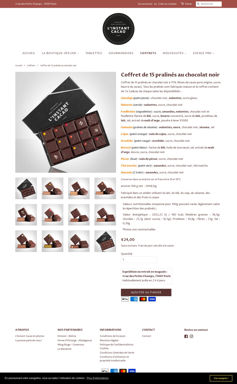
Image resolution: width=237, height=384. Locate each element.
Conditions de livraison (112, 336)
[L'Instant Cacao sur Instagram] (191, 337)
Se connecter (145, 3)
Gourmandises (121, 53)
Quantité (126, 254)
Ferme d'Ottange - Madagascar (75, 340)
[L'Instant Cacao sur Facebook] (186, 337)
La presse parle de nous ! (28, 340)
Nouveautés (174, 53)
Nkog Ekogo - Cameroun (71, 344)
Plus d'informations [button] (98, 378)
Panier (188, 3)
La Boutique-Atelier (59, 53)
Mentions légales (109, 340)
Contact (146, 336)
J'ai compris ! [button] (221, 378)
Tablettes (94, 53)
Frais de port (145, 245)
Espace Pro (203, 53)
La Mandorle (64, 349)
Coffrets (148, 53)
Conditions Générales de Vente (117, 352)
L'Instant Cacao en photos (29, 336)
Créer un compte (167, 3)
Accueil (28, 53)
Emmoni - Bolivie (67, 336)
